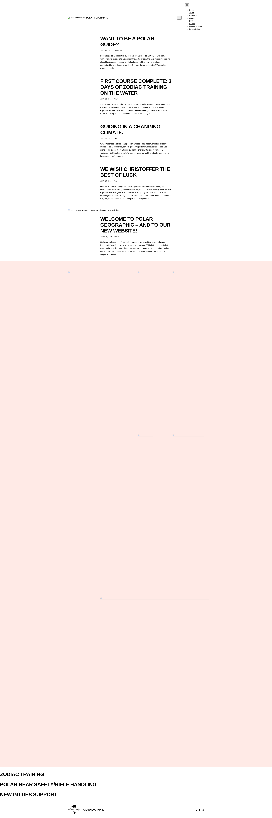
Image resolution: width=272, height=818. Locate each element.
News (116, 99)
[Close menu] (187, 5)
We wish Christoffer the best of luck (135, 172)
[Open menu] (179, 18)
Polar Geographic (97, 18)
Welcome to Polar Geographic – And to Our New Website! (135, 224)
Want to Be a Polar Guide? (127, 41)
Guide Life (118, 50)
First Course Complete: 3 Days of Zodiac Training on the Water (135, 87)
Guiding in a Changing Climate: (130, 129)
